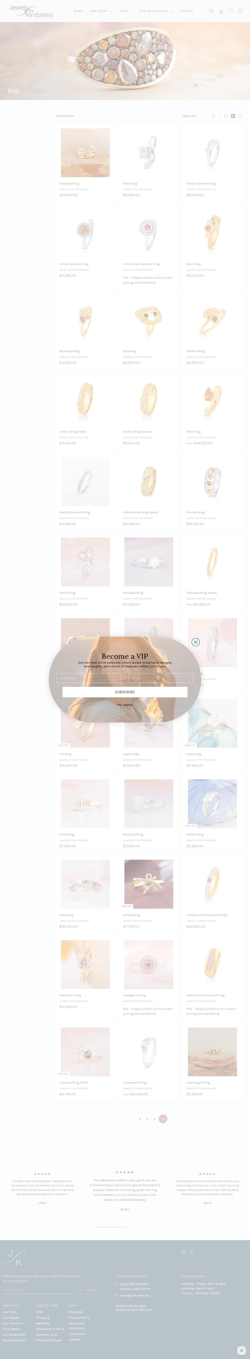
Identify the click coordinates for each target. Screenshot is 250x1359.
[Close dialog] (196, 642)
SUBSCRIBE (125, 692)
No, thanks (125, 705)
